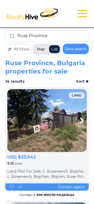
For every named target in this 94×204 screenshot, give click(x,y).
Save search (76, 49)
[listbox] (47, 120)
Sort (81, 81)
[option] (47, 120)
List (54, 49)
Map (41, 49)
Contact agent (71, 187)
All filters (21, 49)
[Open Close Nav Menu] (82, 13)
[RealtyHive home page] (33, 13)
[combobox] (47, 36)
